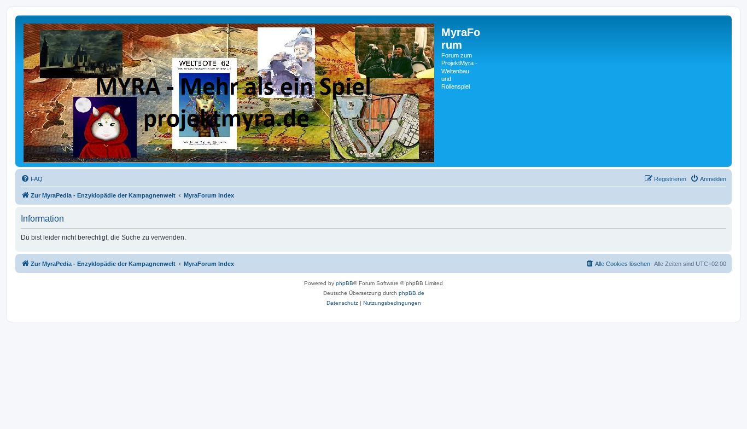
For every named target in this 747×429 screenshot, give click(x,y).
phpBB (344, 283)
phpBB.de (411, 293)
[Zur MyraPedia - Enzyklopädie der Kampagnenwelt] (229, 91)
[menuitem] (32, 178)
